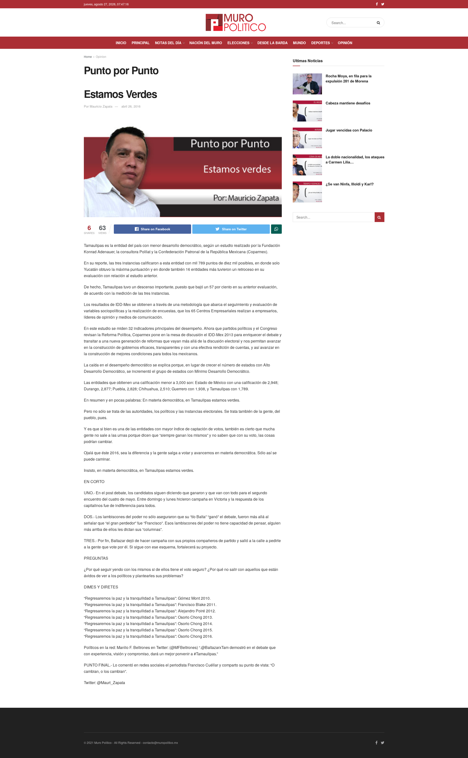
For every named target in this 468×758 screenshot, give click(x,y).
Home (88, 56)
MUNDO (299, 42)
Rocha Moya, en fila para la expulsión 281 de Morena (348, 78)
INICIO (121, 42)
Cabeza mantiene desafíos (348, 103)
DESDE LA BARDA (272, 42)
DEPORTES (320, 42)
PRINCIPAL (141, 42)
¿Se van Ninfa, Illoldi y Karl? (350, 184)
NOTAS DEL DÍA (168, 42)
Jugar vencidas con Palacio (349, 130)
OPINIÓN (345, 42)
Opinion (101, 56)
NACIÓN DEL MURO (205, 42)
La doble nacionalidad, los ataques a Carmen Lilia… (355, 159)
